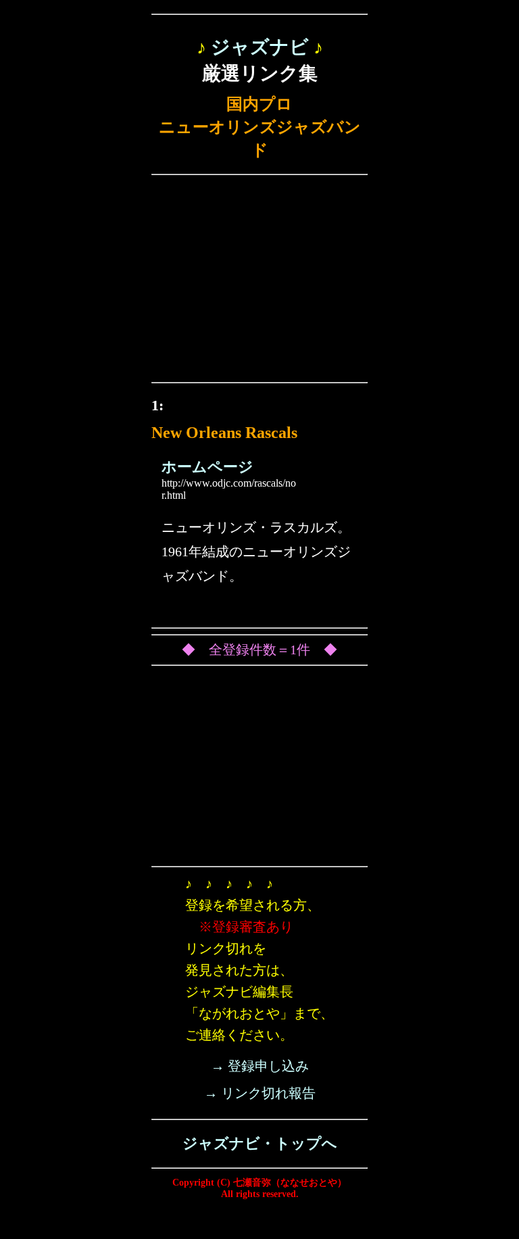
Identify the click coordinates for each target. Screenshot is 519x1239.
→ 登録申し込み (260, 1066)
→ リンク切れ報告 (260, 1093)
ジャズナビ (260, 47)
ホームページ (207, 466)
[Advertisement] (259, 281)
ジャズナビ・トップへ (259, 1143)
